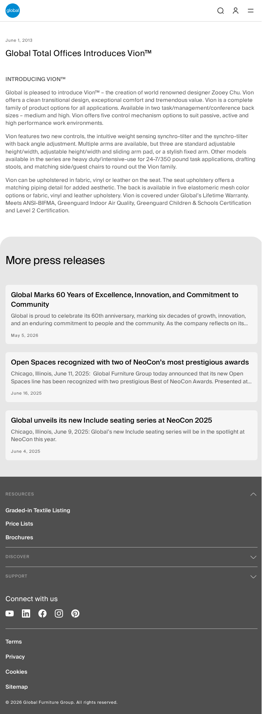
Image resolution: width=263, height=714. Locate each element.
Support (16, 576)
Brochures (19, 538)
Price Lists (19, 524)
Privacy (15, 657)
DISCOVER (17, 556)
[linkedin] (26, 613)
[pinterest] (75, 613)
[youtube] (9, 613)
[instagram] (59, 613)
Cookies (16, 672)
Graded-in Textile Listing (37, 511)
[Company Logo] (12, 10)
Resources (19, 494)
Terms (13, 642)
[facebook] (42, 613)
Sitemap (16, 687)
